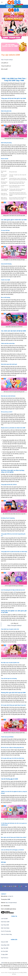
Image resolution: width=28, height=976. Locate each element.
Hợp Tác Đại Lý (4, 957)
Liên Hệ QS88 (4, 918)
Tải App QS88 (4, 954)
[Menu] (2, 2)
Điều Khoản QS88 (5, 921)
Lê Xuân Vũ (10, 896)
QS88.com (3, 864)
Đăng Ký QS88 (4, 942)
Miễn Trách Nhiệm (5, 928)
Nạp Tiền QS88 (4, 948)
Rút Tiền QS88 (4, 951)
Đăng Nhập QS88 (5, 945)
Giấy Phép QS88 (5, 925)
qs (13, 592)
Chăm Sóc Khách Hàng (6, 934)
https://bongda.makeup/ (7, 59)
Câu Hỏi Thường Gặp (6, 931)
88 (15, 592)
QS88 (2, 83)
